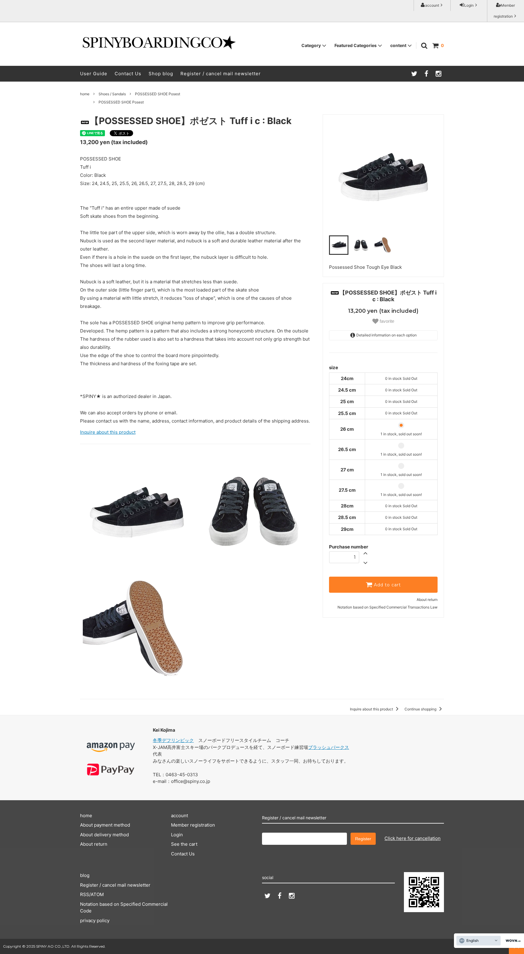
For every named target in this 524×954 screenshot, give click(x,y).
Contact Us (128, 73)
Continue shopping (421, 709)
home (84, 94)
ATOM (97, 894)
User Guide (93, 73)
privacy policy (94, 920)
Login (469, 5)
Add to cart (386, 585)
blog (84, 875)
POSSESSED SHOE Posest (157, 94)
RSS (84, 894)
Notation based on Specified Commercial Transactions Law (388, 607)
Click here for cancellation (413, 838)
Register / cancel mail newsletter (220, 73)
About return (427, 599)
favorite (386, 320)
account (432, 5)
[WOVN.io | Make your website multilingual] (512, 940)
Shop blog (161, 73)
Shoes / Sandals (112, 94)
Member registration (504, 11)
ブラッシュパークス (328, 747)
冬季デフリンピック (173, 740)
